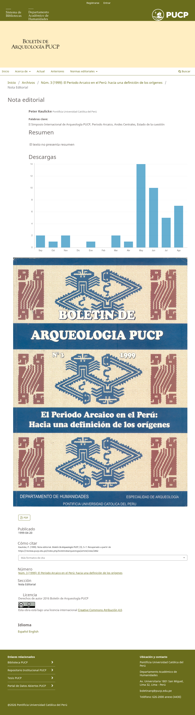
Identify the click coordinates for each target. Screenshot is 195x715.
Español (23, 631)
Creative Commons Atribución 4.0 (100, 610)
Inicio (5, 71)
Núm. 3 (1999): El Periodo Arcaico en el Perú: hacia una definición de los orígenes (101, 82)
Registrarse (92, 3)
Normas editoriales (82, 71)
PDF (25, 517)
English (33, 631)
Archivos (28, 82)
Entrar (106, 3)
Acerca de (21, 71)
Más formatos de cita (33, 557)
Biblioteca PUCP (18, 662)
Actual (41, 71)
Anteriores (57, 71)
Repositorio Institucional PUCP (27, 670)
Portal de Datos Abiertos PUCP (27, 686)
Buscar (185, 71)
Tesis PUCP (15, 678)
